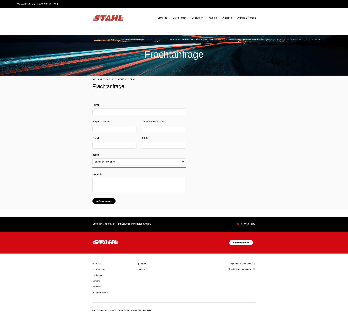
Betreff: (96, 155)
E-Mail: (96, 138)
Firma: (95, 105)
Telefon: (146, 138)
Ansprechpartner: (101, 121)
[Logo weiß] (105, 241)
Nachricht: (97, 174)
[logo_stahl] (108, 15)
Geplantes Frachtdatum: (154, 121)
